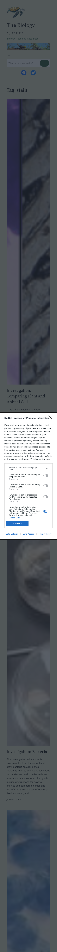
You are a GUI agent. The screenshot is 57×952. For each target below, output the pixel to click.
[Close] (51, 418)
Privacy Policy (45, 534)
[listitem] (28, 468)
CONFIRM (17, 523)
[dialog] (28, 476)
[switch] (45, 475)
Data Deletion (12, 534)
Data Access (28, 534)
